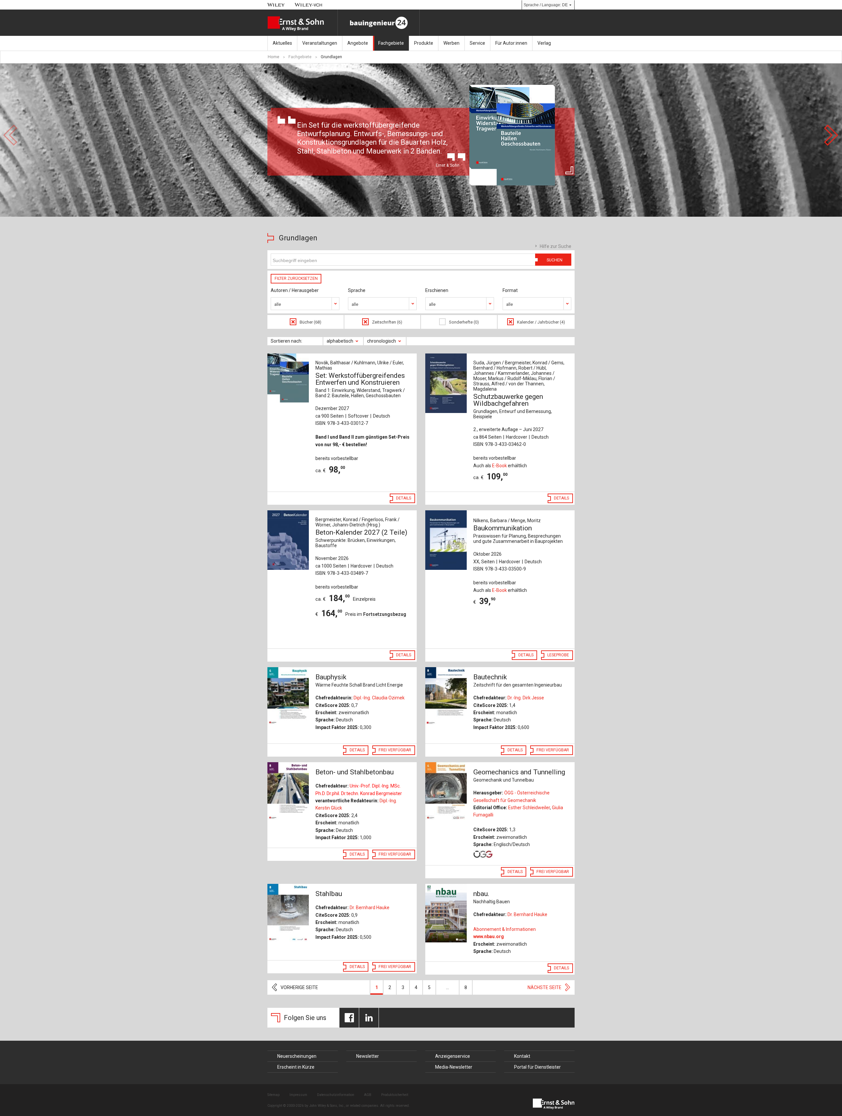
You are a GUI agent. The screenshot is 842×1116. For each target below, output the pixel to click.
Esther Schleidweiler (529, 807)
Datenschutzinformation (335, 1095)
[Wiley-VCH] (309, 5)
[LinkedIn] (369, 1018)
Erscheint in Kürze (295, 1067)
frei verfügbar (395, 750)
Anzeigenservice (452, 1056)
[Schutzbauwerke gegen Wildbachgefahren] (446, 383)
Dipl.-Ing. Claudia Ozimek (379, 697)
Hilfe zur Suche (555, 246)
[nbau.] (446, 913)
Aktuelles (282, 43)
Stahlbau (328, 894)
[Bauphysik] (288, 696)
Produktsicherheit (394, 1095)
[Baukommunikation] (446, 540)
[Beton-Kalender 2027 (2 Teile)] (288, 540)
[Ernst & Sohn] (302, 24)
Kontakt (522, 1056)
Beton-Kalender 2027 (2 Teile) (361, 538)
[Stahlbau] (288, 913)
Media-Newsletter (453, 1067)
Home (273, 57)
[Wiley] (276, 5)
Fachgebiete (391, 43)
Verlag (544, 43)
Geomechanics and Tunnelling (519, 775)
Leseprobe (558, 655)
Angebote (357, 43)
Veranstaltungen (319, 43)
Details (403, 498)
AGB (367, 1095)
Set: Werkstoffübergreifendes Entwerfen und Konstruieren (360, 385)
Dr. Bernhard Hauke (369, 907)
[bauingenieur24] (378, 23)
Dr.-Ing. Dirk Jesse (526, 697)
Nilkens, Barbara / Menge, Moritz (507, 520)
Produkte (423, 43)
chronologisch (381, 341)
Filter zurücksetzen (296, 278)
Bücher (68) (310, 322)
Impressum (298, 1095)
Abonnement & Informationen (504, 929)
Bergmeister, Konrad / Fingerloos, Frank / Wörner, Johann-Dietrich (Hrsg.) (357, 522)
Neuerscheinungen (296, 1056)
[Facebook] (349, 1018)
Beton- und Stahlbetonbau (354, 772)
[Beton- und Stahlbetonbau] (288, 791)
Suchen (554, 260)
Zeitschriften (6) (387, 322)
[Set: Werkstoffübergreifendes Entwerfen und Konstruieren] (288, 377)
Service (477, 43)
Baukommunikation (518, 534)
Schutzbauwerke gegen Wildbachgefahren (512, 406)
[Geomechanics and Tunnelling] (446, 791)
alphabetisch (340, 341)
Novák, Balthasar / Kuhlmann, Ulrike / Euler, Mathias (359, 365)
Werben (451, 43)
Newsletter (367, 1056)
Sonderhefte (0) (464, 322)
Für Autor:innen (511, 43)
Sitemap (273, 1095)
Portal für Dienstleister (537, 1067)
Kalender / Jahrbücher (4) (541, 322)
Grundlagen (331, 57)
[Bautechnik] (446, 696)
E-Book (499, 465)
